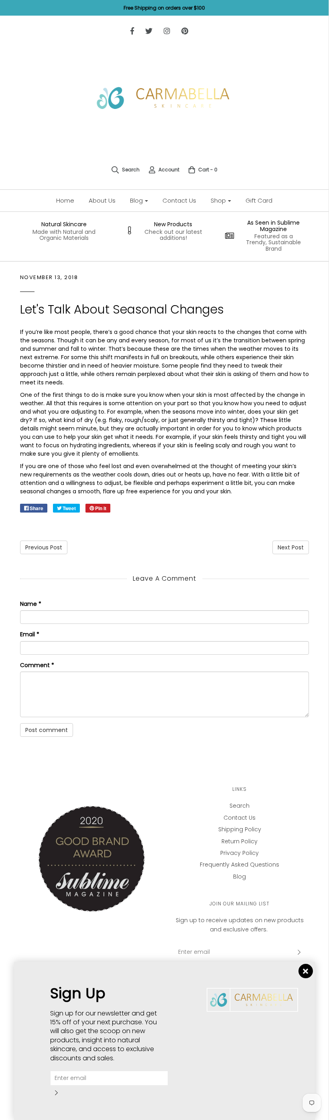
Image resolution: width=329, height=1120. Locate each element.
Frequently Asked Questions (239, 865)
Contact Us (179, 200)
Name (30, 604)
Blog (239, 877)
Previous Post (43, 547)
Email (29, 634)
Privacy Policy (239, 853)
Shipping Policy (239, 829)
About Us (102, 200)
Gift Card (259, 200)
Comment (37, 665)
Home (65, 200)
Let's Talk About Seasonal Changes (122, 309)
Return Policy (239, 841)
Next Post (291, 547)
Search (239, 806)
